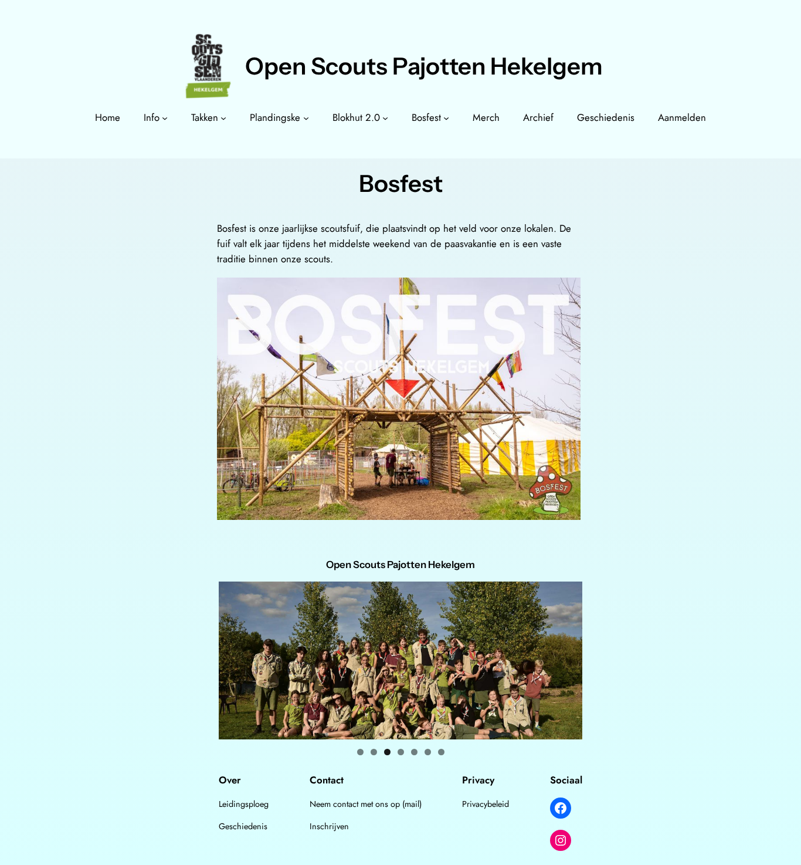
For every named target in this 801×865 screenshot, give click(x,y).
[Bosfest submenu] (446, 117)
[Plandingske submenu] (306, 117)
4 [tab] (401, 752)
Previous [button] (232, 660)
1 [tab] (360, 752)
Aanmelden (682, 117)
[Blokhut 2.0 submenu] (385, 117)
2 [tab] (374, 752)
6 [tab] (428, 752)
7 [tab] (441, 752)
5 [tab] (414, 752)
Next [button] (568, 660)
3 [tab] (387, 752)
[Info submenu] (165, 117)
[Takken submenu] (223, 117)
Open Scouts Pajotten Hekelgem (424, 66)
